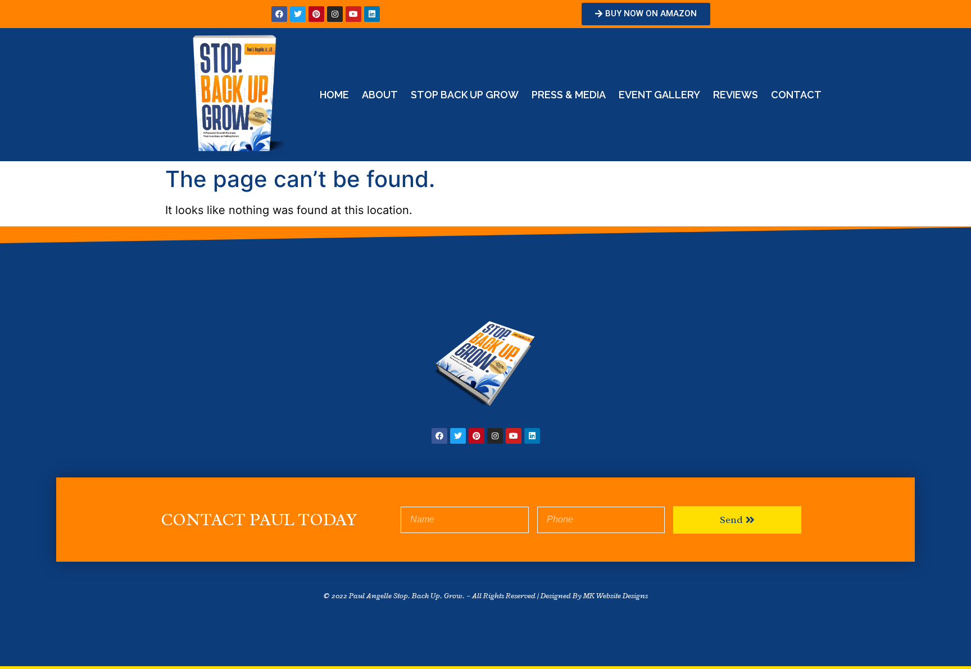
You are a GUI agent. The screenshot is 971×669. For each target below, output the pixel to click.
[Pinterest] (316, 14)
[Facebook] (279, 14)
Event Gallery (659, 95)
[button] (646, 14)
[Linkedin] (372, 14)
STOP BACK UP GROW (465, 95)
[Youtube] (353, 14)
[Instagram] (335, 14)
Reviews (735, 95)
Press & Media (569, 95)
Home (334, 95)
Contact (796, 95)
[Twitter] (298, 14)
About (380, 95)
